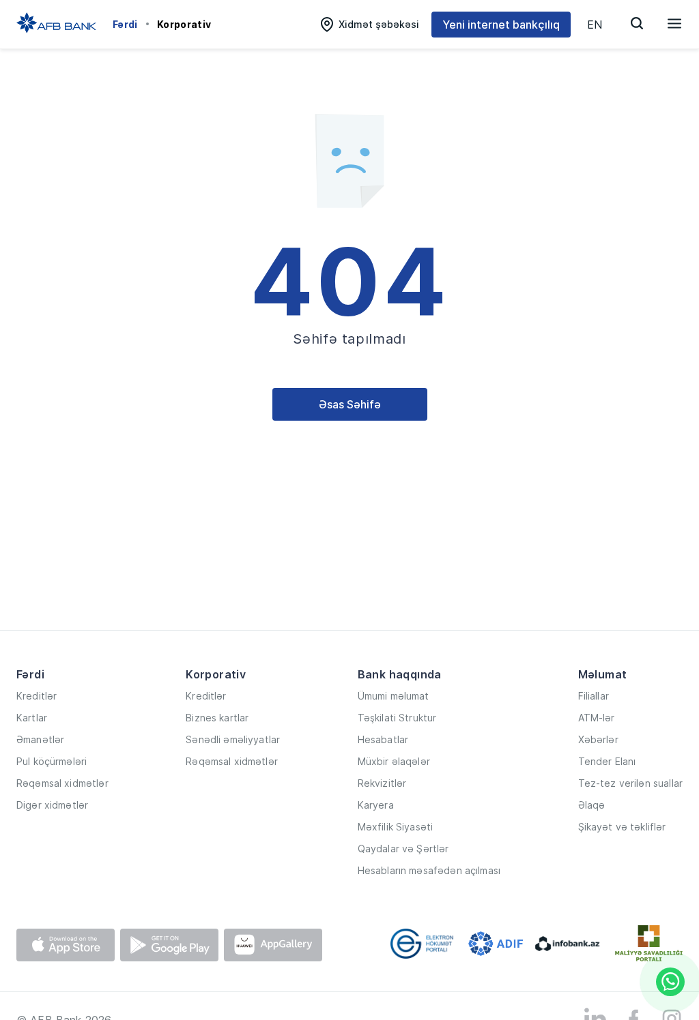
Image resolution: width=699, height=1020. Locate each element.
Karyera (376, 805)
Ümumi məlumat (393, 696)
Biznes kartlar (217, 717)
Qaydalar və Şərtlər (403, 848)
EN (594, 24)
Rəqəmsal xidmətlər (62, 783)
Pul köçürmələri (51, 761)
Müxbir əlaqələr (394, 761)
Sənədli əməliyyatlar (233, 739)
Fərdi (125, 24)
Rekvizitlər (382, 783)
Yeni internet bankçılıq (501, 24)
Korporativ (184, 24)
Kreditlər (36, 696)
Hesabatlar (383, 739)
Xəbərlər (598, 739)
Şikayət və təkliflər (622, 826)
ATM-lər (596, 717)
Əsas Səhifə (350, 404)
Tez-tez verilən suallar (630, 783)
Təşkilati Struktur (397, 717)
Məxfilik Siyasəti (395, 826)
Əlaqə (591, 805)
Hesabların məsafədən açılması (429, 870)
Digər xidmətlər (52, 805)
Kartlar (31, 717)
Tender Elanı (607, 761)
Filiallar (593, 696)
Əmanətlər (40, 739)
